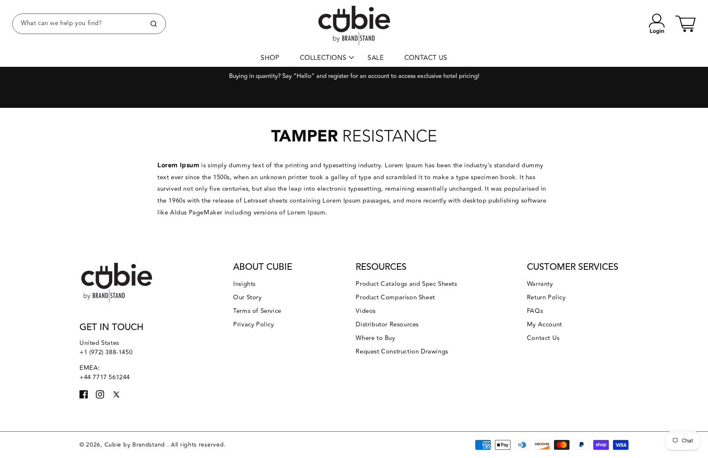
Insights (244, 284)
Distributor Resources (387, 324)
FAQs (535, 311)
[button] (89, 24)
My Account (544, 324)
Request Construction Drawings (402, 351)
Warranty (540, 284)
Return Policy (546, 297)
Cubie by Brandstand (135, 444)
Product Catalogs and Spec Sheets (406, 284)
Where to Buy (375, 338)
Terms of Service (257, 311)
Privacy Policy (253, 324)
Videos (366, 311)
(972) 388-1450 (110, 352)
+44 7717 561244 (104, 377)
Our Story (247, 297)
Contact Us (543, 338)
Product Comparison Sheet (395, 297)
